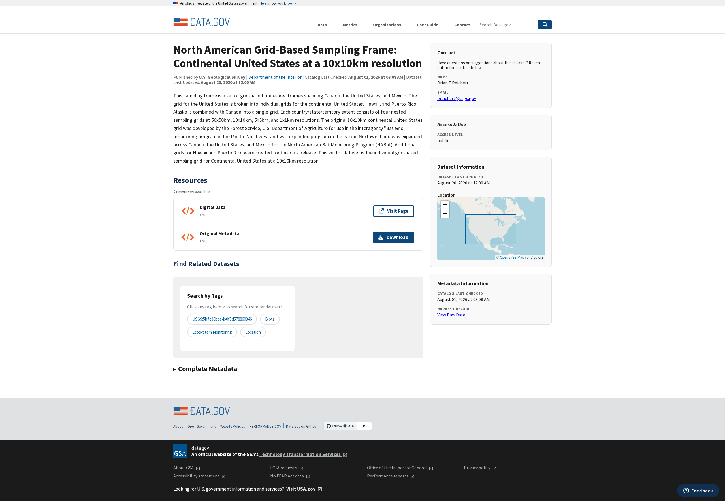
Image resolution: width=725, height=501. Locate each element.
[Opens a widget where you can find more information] (698, 491)
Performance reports (388, 476)
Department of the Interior (275, 77)
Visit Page (397, 211)
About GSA (184, 467)
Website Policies (232, 426)
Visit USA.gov (301, 489)
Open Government (201, 426)
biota (270, 319)
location (253, 332)
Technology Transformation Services (300, 454)
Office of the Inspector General (397, 467)
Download (397, 237)
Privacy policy (477, 467)
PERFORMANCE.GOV (265, 426)
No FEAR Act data (287, 476)
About (178, 426)
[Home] (201, 22)
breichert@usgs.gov (456, 98)
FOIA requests (284, 467)
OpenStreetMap (512, 257)
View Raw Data (451, 314)
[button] (445, 205)
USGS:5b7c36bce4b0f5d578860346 (222, 319)
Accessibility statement (196, 476)
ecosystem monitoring (212, 332)
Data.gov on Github (301, 426)
